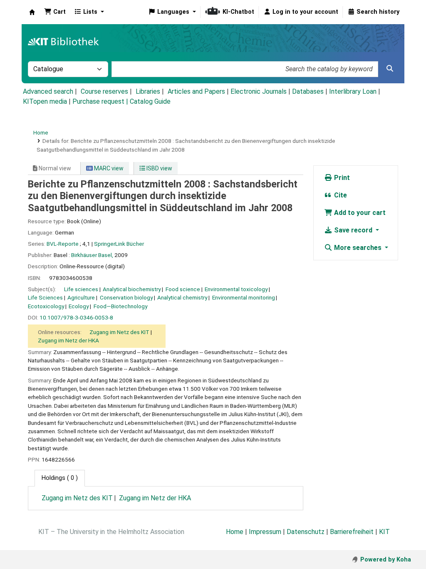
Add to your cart (359, 213)
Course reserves (104, 91)
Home (40, 132)
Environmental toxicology (236, 289)
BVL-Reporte (63, 243)
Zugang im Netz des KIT (119, 332)
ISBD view (158, 168)
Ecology (79, 306)
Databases (308, 91)
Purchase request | (101, 101)
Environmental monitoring (243, 297)
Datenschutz (305, 532)
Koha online (32, 12)
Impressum (265, 532)
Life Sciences (45, 297)
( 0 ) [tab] (60, 478)
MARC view (108, 168)
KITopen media (45, 101)
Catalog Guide (150, 101)
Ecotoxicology (46, 306)
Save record (353, 230)
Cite (339, 195)
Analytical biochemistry (132, 289)
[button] (55, 12)
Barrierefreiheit (352, 532)
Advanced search (48, 91)
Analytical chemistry (182, 297)
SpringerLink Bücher (119, 243)
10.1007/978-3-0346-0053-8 (76, 317)
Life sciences (81, 289)
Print (341, 178)
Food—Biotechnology (120, 306)
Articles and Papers (196, 91)
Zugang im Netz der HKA (68, 340)
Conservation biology (126, 297)
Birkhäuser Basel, (92, 255)
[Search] (389, 68)
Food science (183, 289)
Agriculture (81, 297)
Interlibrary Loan (352, 91)
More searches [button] (357, 248)
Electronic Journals (258, 91)
